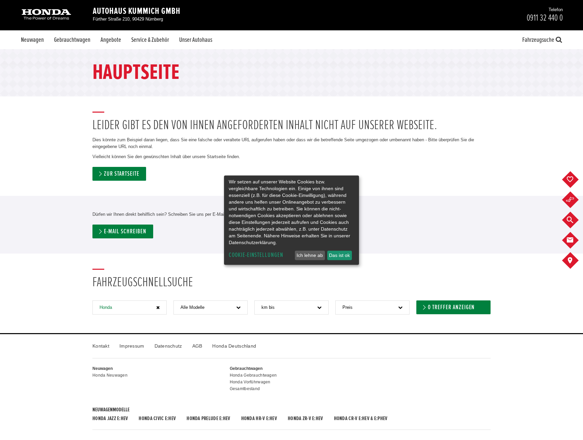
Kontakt (100, 346)
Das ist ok (339, 255)
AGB (197, 346)
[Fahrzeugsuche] (575, 220)
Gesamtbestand (245, 388)
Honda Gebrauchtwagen (253, 375)
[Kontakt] (575, 240)
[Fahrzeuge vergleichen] (575, 200)
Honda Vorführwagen (250, 382)
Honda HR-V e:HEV (259, 418)
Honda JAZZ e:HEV (110, 418)
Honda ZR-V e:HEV (305, 418)
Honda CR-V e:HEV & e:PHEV (361, 418)
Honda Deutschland (234, 346)
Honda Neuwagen (110, 375)
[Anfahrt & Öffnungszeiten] (575, 260)
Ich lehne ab (310, 255)
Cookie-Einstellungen (256, 255)
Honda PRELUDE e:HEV (208, 418)
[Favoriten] (575, 179)
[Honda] (46, 15)
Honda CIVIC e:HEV (157, 418)
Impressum (131, 346)
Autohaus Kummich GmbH (137, 11)
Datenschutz (168, 346)
